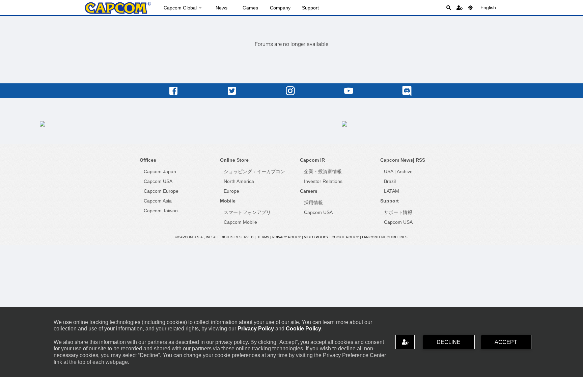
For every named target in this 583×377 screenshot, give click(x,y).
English (488, 7)
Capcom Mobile (240, 222)
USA (388, 171)
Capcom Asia (158, 201)
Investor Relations (323, 181)
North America (239, 181)
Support (310, 7)
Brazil (390, 181)
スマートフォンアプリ (247, 212)
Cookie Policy (303, 328)
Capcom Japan (160, 171)
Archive (405, 171)
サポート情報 (398, 212)
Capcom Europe (161, 191)
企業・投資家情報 (323, 171)
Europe (231, 191)
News (221, 7)
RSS (420, 160)
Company (280, 7)
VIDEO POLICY (316, 237)
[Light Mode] (470, 7)
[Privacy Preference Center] (405, 342)
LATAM (391, 191)
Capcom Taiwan (161, 210)
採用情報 (313, 202)
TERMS (263, 237)
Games (250, 7)
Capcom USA (158, 181)
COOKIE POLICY (345, 237)
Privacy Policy (256, 328)
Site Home (117, 8)
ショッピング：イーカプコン (254, 171)
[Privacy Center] (459, 7)
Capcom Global (180, 7)
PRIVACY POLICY (286, 237)
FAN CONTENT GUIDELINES (385, 237)
